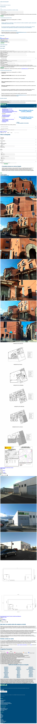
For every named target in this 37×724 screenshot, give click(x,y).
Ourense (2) (31, 666)
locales (21, 644)
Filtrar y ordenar (4, 174)
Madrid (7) (18, 674)
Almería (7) (6, 669)
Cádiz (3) (6, 675)
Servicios (1, 160)
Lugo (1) (18, 673)
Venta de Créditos (5, 120)
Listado (7, 175)
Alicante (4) (6, 668)
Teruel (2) (30, 672)
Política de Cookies (3, 709)
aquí (17, 95)
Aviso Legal (2, 710)
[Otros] (18, 142)
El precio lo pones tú (5, 116)
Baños (1, 149)
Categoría (2, 138)
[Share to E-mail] (7, 475)
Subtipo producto (3, 143)
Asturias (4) (6, 670)
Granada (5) (18, 668)
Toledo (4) (30, 673)
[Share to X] (2, 475)
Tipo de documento (3, 57)
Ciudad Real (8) (6, 677)
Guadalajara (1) (18, 669)
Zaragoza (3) (31, 676)
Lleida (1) (18, 672)
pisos (18, 644)
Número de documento (4, 60)
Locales (1, 716)
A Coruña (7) (6, 666)
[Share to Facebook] (1, 475)
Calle (1, 146)
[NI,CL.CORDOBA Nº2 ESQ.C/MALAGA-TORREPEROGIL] (18, 503)
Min (1, 153)
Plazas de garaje (3, 721)
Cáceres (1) (6, 674)
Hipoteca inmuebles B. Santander (6, 703)
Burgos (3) (6, 673)
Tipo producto (2, 140)
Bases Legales (2, 707)
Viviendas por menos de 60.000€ (7, 110)
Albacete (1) (6, 667)
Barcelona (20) (6, 672)
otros (31, 644)
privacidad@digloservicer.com (21, 32)
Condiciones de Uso (24, 68)
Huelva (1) (18, 670)
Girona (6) (18, 667)
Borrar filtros (2, 137)
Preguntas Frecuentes (4, 704)
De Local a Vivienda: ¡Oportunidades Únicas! (9, 111)
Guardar (2, 163)
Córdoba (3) (18, 666)
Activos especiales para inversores (8, 119)
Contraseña (2, 40)
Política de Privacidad (4, 708)
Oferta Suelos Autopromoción (7, 112)
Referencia (2, 162)
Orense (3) (18, 677)
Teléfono (1, 61)
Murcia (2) (18, 676)
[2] (18, 151)
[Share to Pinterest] (5, 475)
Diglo (18, 122)
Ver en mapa (3, 175)
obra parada (24, 644)
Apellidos (2, 55)
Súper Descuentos (5, 109)
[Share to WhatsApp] (4, 475)
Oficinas (1, 719)
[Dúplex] (18, 145)
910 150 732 (3, 6)
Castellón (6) (6, 676)
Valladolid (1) (31, 675)
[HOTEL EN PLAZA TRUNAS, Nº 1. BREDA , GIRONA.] (18, 196)
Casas (1, 714)
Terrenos (1, 715)
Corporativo (4, 121)
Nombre (1, 53)
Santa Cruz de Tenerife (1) (30, 669)
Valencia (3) (31, 674)
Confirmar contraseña (4, 64)
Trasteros (2, 720)
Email (1, 39)
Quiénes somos (2, 700)
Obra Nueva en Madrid (6, 115)
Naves (1, 717)
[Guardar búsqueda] (19, 132)
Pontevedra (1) (30, 667)
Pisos (1, 713)
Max (2, 154)
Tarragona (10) (30, 671)
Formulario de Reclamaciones (5, 702)
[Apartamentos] (18, 144)
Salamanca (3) (30, 668)
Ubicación (2, 129)
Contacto (1, 701)
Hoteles (1, 722)
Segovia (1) (31, 670)
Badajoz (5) (6, 671)
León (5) (18, 671)
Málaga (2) (18, 675)
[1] (18, 148)
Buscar (11, 651)
